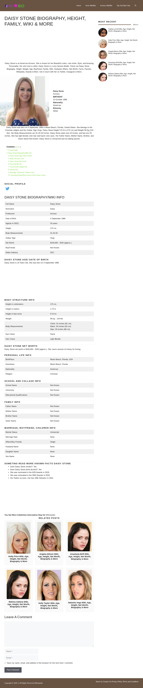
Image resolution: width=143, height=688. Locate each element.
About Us (99, 682)
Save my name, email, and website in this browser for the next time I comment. (40, 663)
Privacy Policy (117, 682)
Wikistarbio (50, 515)
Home (79, 5)
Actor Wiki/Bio (90, 5)
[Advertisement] (49, 46)
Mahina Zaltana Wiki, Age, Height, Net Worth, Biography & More (18, 604)
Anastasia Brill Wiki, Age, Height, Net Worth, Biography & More (79, 556)
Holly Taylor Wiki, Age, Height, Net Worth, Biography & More (49, 605)
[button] (135, 5)
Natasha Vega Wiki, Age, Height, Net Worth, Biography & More (79, 605)
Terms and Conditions (131, 682)
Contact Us (107, 682)
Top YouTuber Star (123, 5)
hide (18, 147)
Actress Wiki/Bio (106, 5)
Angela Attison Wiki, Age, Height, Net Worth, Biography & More (49, 556)
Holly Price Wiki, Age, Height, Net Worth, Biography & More (18, 558)
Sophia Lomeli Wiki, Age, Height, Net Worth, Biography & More (121, 30)
